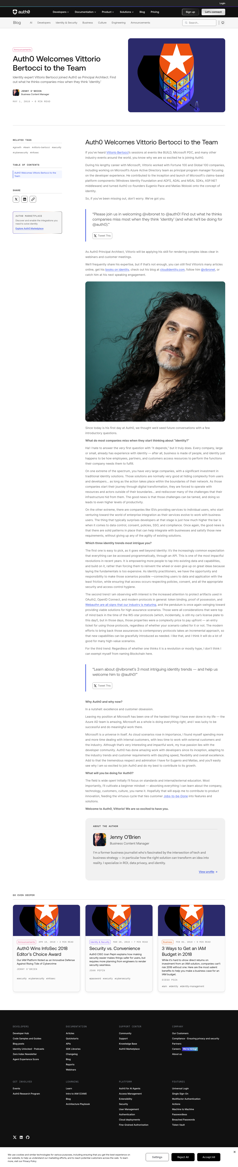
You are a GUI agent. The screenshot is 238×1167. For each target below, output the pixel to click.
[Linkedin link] (21, 1137)
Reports (70, 1064)
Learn (69, 1088)
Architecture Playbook (78, 1104)
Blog (17, 22)
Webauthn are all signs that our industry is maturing (120, 605)
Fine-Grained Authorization (133, 1125)
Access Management (130, 1093)
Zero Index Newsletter (25, 1054)
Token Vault (178, 1125)
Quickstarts (72, 1038)
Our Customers (180, 1033)
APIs (68, 1043)
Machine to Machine (183, 1109)
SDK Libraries (73, 1049)
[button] (190, 12)
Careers (184, 1049)
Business (88, 22)
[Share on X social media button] (16, 199)
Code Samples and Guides (27, 1038)
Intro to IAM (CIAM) (76, 1093)
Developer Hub (21, 1033)
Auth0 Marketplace (129, 1049)
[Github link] (28, 1137)
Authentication (127, 1114)
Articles (70, 1033)
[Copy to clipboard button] (33, 199)
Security (123, 1104)
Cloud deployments (129, 1119)
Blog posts (18, 1043)
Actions (176, 1104)
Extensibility (125, 1099)
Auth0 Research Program (26, 1093)
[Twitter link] (15, 1137)
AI (31, 22)
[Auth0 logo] (21, 12)
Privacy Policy (29, 1161)
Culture (102, 22)
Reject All (183, 1157)
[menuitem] (61, 12)
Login (222, 3)
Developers (44, 22)
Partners (176, 1043)
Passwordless (179, 1114)
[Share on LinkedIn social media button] (24, 199)
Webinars (71, 1069)
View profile (206, 871)
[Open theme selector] (222, 22)
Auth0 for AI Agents (129, 1088)
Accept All (209, 1157)
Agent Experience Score (26, 1059)
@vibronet (208, 269)
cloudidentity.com (172, 269)
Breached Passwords (183, 1119)
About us (177, 1054)
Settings (157, 1157)
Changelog (72, 1054)
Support (123, 1038)
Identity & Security (66, 22)
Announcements (140, 22)
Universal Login (180, 1088)
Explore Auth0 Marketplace (30, 228)
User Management (129, 1109)
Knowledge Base (128, 1043)
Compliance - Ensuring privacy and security (195, 1038)
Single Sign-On (180, 1093)
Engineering (119, 22)
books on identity (117, 269)
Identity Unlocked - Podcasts (28, 1049)
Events (16, 1088)
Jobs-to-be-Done (176, 796)
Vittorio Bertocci (117, 152)
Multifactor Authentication (186, 1099)
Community (125, 1033)
